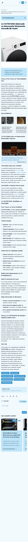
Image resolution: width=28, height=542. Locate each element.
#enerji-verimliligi (19, 376)
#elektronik (5, 373)
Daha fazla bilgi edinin (9, 449)
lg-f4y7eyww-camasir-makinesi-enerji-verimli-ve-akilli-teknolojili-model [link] (13, 12)
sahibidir (16, 194)
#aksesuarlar (14, 373)
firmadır (18, 170)
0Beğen (23, 401)
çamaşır (18, 172)
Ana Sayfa (3, 10)
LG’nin (16, 94)
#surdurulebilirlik (6, 382)
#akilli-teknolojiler (7, 379)
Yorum (24, 412)
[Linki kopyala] (16, 396)
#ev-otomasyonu (19, 379)
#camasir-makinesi (7, 376)
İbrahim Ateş (6, 389)
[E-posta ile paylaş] (13, 396)
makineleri (23, 172)
